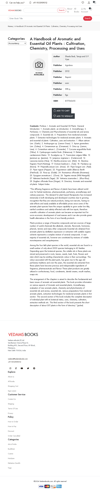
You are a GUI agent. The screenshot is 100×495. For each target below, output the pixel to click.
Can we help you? (17, 2)
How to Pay (12, 426)
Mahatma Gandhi (14, 463)
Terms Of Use (13, 408)
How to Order (13, 421)
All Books (76, 10)
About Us (69, 10)
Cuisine (10, 453)
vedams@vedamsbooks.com (18, 359)
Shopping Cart (13, 386)
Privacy (10, 413)
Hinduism (11, 458)
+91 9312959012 (39, 2)
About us (11, 376)
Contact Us (12, 399)
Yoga (9, 468)
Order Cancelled (14, 436)
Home (10, 26)
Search (62, 10)
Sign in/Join (12, 391)
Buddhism (11, 449)
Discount (11, 431)
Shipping (11, 404)
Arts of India (12, 444)
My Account (84, 10)
